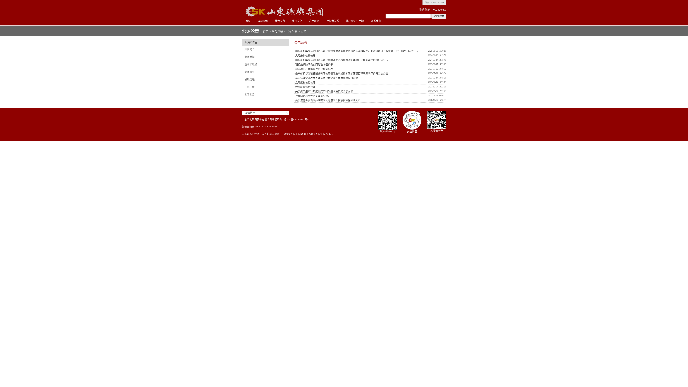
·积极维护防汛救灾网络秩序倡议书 (313, 64)
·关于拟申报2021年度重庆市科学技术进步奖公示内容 (323, 91)
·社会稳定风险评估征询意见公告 (312, 96)
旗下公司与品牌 (355, 21)
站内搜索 (439, 16)
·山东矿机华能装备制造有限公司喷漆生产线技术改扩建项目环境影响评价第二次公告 (341, 73)
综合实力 (280, 21)
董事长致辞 (251, 64)
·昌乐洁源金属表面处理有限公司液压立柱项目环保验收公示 (327, 100)
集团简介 (250, 49)
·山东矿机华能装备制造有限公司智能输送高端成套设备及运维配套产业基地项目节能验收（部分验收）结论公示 (356, 51)
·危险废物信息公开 (304, 55)
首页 (247, 21)
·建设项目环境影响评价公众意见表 (313, 69)
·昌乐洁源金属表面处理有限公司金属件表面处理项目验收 (326, 78)
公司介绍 (263, 21)
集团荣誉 (250, 72)
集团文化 (297, 21)
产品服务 (314, 21)
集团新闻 (250, 57)
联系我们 (376, 21)
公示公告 (292, 31)
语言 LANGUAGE (433, 2)
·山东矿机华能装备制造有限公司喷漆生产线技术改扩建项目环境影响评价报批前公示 (341, 60)
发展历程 (250, 79)
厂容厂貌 (250, 87)
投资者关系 (332, 21)
